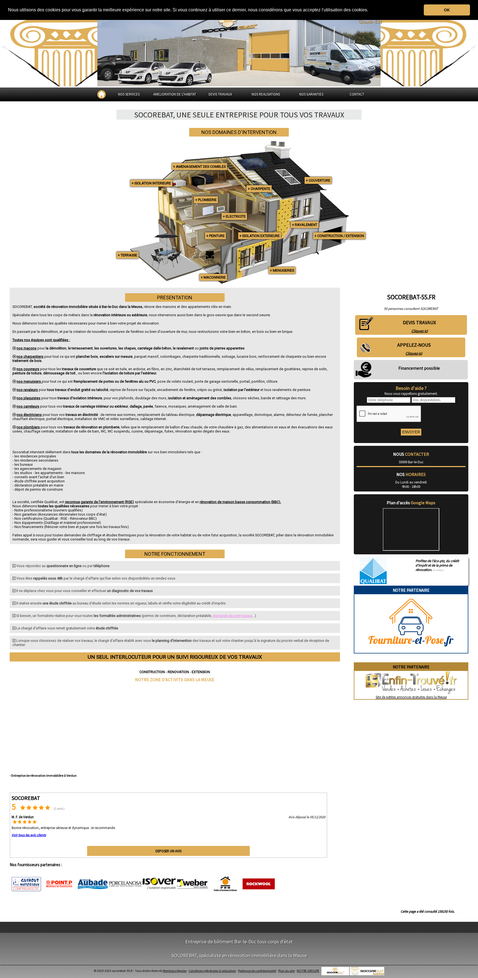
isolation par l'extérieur (242, 390)
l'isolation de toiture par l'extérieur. (130, 373)
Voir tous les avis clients (29, 835)
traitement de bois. (27, 361)
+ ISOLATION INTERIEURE (151, 183)
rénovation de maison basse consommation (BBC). (240, 502)
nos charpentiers (30, 356)
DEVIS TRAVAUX (220, 94)
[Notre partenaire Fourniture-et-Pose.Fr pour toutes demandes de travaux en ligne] (411, 650)
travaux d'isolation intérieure (80, 398)
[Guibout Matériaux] (26, 884)
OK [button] (447, 10)
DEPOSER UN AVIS (168, 851)
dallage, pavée (141, 406)
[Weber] (192, 884)
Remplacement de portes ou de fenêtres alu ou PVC (115, 381)
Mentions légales (174, 971)
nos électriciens (29, 415)
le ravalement (183, 348)
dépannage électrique (213, 415)
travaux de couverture (79, 369)
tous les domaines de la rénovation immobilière (109, 452)
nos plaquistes (28, 398)
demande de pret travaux (232, 616)
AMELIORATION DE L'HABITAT (174, 94)
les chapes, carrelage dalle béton (144, 348)
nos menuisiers (29, 381)
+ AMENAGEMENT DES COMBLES (199, 166)
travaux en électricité (82, 415)
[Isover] (159, 884)
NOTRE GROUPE (308, 971)
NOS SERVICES (129, 94)
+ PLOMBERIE (206, 200)
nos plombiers (28, 427)
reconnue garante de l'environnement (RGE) (99, 502)
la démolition (56, 348)
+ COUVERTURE (318, 180)
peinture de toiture (26, 373)
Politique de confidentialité (257, 971)
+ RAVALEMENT (304, 225)
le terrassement (80, 348)
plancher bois (87, 356)
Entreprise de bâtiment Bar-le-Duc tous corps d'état (239, 941)
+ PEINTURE (215, 236)
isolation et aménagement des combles (199, 398)
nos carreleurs (28, 406)
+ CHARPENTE (259, 189)
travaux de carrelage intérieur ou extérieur (95, 406)
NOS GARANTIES (311, 94)
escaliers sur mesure (116, 356)
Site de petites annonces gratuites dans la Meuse (411, 697)
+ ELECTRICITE (234, 216)
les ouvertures (105, 348)
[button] (370, 10)
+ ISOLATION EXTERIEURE (260, 236)
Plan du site (286, 971)
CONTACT (357, 94)
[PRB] (225, 884)
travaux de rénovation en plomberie (91, 427)
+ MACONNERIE (213, 277)
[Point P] (59, 884)
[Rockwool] (258, 884)
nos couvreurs (28, 369)
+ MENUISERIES (282, 270)
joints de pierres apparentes (222, 348)
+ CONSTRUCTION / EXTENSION (339, 236)
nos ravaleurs (27, 390)
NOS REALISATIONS (266, 94)
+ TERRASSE (127, 255)
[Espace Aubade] (92, 884)
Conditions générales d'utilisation (212, 971)
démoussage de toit (59, 373)
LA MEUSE (205, 679)
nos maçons (27, 348)
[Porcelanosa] (125, 884)
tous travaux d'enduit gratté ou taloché (77, 390)
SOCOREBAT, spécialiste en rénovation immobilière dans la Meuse (239, 955)
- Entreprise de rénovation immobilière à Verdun (43, 775)
